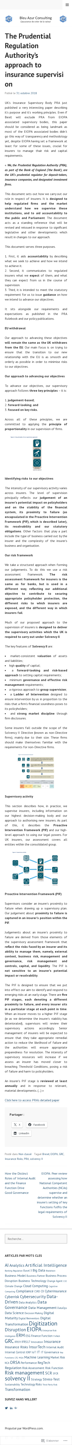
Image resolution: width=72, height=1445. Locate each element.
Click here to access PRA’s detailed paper (32, 1100)
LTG (16, 1357)
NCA (7, 1363)
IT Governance (50, 1352)
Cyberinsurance (56, 1291)
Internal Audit (55, 1347)
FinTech (56, 1336)
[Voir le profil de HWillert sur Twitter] (6, 1408)
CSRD (37, 1291)
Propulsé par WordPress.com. (24, 1428)
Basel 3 (27, 1270)
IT (38, 1352)
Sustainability (12, 1384)
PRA (26, 1159)
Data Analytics (28, 1302)
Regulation (13, 1367)
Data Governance (26, 1304)
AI (7, 1265)
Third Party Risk (50, 1384)
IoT (34, 1352)
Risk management (24, 1372)
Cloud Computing (35, 1286)
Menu (67, 5)
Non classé (25, 1154)
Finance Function (42, 1336)
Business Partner (36, 1276)
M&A (21, 1357)
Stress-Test (51, 1379)
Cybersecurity (33, 1296)
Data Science (14, 1313)
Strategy (36, 1379)
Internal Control (15, 1352)
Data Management (42, 1307)
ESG (28, 1336)
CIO (65, 1281)
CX (42, 1291)
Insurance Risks (14, 1159)
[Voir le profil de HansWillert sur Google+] (16, 1408)
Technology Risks (31, 1384)
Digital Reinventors (29, 1318)
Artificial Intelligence (46, 1265)
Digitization (43, 1323)
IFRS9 (18, 1342)
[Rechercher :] (36, 1239)
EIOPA (54, 1154)
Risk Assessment (33, 1368)
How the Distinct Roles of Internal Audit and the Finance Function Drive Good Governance (20, 1183)
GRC (61, 1154)
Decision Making (34, 1313)
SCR (48, 1372)
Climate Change (13, 1286)
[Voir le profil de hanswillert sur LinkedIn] (11, 1408)
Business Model (15, 1276)
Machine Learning (37, 1357)
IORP (28, 1352)
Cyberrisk (12, 1296)
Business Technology (32, 1281)
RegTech (44, 1362)
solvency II (36, 1159)
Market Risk (58, 1357)
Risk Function (54, 1368)
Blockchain (50, 1270)
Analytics (16, 1265)
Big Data (39, 1270)
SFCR (55, 1373)
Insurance (52, 1341)
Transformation (17, 1389)
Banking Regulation (14, 1270)
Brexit (45, 1154)
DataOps (62, 1308)
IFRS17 (25, 1342)
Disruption (15, 1329)
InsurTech (37, 1346)
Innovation (37, 1342)
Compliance (24, 1291)
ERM (20, 1335)
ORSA (15, 1362)
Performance (29, 1363)
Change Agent (54, 1281)
